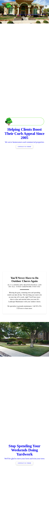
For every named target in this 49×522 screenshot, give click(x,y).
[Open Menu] (46, 6)
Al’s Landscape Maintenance (33, 14)
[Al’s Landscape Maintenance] (22, 6)
